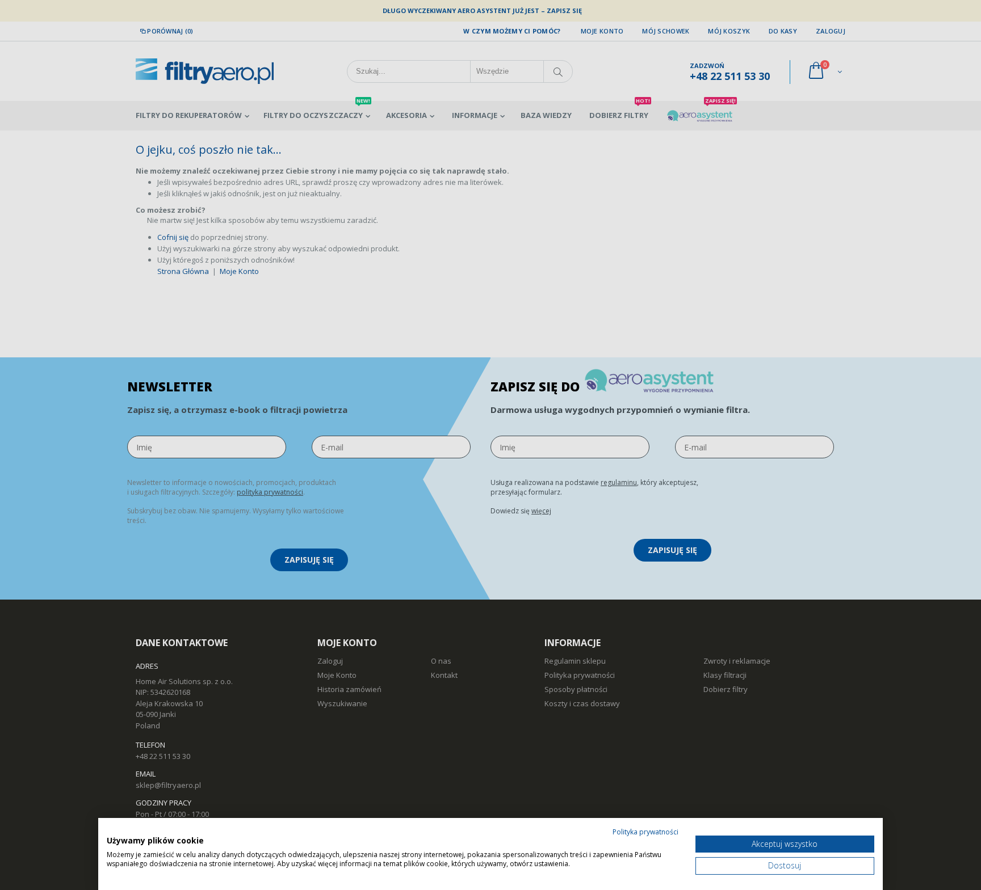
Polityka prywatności (645, 832)
